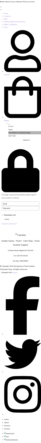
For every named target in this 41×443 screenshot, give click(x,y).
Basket (14, 140)
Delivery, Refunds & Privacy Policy (14, 22)
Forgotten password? (9, 224)
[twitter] (22, 372)
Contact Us (7, 16)
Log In (7, 219)
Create (14, 272)
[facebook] (22, 334)
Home (6, 13)
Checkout (26, 140)
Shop (5, 19)
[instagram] (22, 415)
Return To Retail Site (10, 24)
